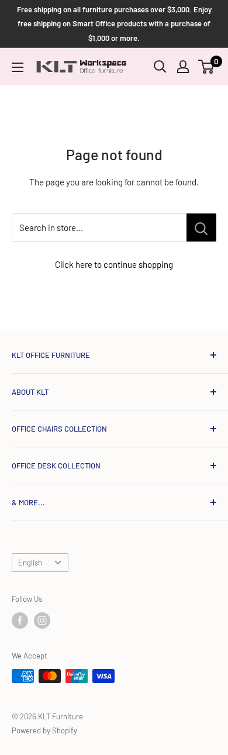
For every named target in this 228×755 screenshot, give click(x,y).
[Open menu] (17, 67)
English (30, 562)
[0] (206, 67)
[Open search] (160, 66)
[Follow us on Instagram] (42, 620)
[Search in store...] (201, 227)
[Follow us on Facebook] (20, 620)
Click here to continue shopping (114, 264)
